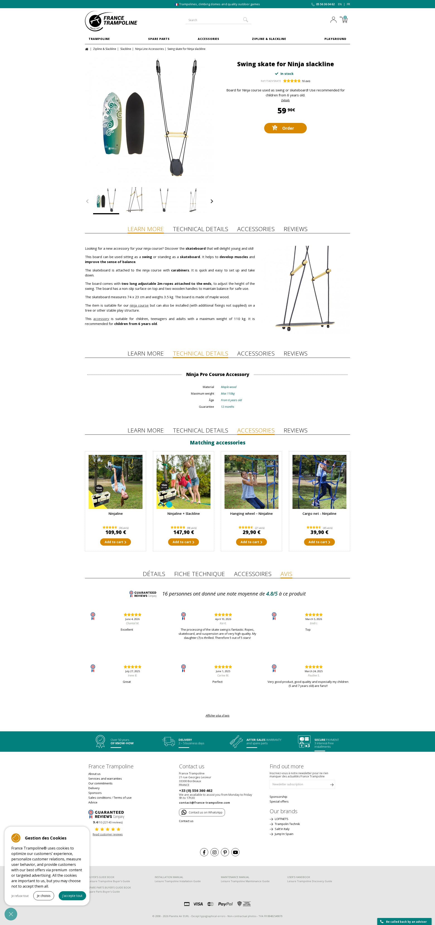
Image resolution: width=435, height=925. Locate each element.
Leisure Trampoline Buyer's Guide (109, 881)
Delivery (94, 788)
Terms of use (123, 798)
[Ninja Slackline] (116, 482)
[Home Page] (87, 49)
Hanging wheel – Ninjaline (251, 513)
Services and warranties (105, 778)
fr (348, 4)
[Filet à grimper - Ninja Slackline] (319, 482)
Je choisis (44, 895)
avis (306, 81)
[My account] (335, 20)
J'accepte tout (72, 895)
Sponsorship (278, 797)
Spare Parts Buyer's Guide (104, 891)
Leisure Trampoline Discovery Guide (309, 881)
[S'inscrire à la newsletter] (331, 785)
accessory (101, 318)
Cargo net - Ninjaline (319, 513)
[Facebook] (204, 852)
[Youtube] (235, 852)
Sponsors (95, 793)
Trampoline (99, 39)
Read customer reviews (108, 834)
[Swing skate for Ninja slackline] (149, 118)
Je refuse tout (20, 896)
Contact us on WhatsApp (205, 812)
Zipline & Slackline (269, 39)
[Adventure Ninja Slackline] (183, 482)
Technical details (200, 229)
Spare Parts (159, 39)
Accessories (209, 39)
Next (212, 201)
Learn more (146, 229)
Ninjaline (116, 513)
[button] (11, 914)
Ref (263, 81)
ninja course (139, 305)
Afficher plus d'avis (218, 715)
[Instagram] (214, 852)
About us (94, 774)
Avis (286, 574)
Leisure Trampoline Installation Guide (178, 881)
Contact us (186, 820)
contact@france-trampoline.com (204, 803)
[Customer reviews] (107, 814)
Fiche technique (199, 574)
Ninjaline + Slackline (183, 513)
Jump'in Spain (283, 834)
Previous (87, 201)
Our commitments (100, 783)
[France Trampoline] (115, 21)
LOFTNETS (281, 819)
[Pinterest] (225, 852)
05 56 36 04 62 (325, 4)
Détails (285, 100)
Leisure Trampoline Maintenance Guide (245, 881)
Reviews (295, 229)
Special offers (279, 801)
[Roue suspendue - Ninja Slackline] (251, 482)
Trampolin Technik (287, 824)
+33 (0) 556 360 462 (195, 790)
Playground (335, 39)
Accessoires (252, 574)
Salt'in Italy (282, 829)
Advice (92, 802)
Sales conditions (99, 798)
